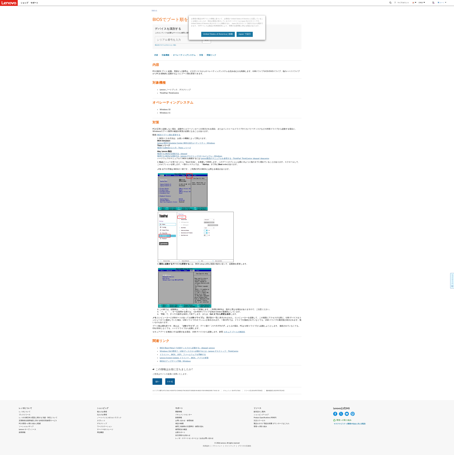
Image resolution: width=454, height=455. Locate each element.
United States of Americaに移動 (218, 34)
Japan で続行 (244, 34)
